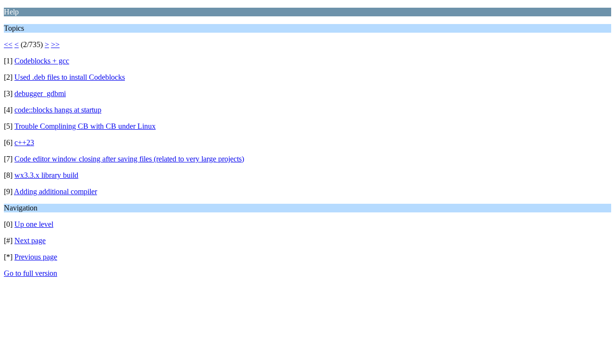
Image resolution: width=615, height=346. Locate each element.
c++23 (24, 142)
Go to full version (30, 273)
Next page (30, 240)
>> (55, 44)
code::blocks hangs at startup (57, 110)
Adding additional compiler (55, 191)
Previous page (35, 257)
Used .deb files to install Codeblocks (69, 77)
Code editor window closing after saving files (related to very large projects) (129, 159)
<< (8, 44)
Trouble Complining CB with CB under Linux (85, 126)
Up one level (33, 224)
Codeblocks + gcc (41, 61)
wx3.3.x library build (46, 175)
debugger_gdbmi (40, 93)
